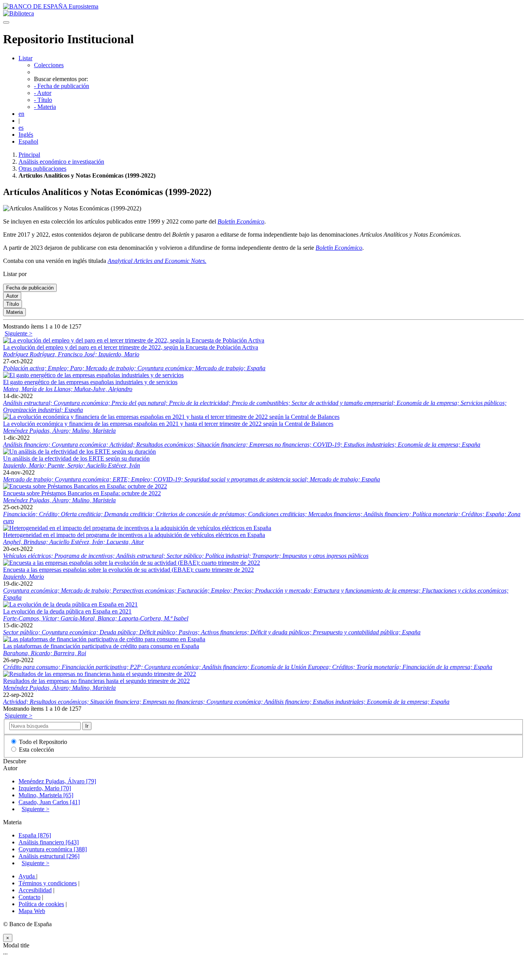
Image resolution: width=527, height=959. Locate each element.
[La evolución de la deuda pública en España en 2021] (70, 604)
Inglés (26, 134)
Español (28, 141)
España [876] (35, 835)
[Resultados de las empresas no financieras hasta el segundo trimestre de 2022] (99, 674)
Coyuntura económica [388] (53, 849)
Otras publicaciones (42, 168)
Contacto (30, 897)
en (21, 113)
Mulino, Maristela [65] (46, 795)
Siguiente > (18, 333)
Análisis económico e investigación (61, 161)
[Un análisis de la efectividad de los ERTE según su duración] (79, 451)
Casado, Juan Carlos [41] (49, 802)
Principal (29, 154)
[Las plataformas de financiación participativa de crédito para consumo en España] (104, 639)
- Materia (45, 106)
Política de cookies (41, 904)
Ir (86, 726)
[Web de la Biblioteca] (18, 13)
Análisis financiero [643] (49, 842)
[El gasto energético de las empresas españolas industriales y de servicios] (93, 375)
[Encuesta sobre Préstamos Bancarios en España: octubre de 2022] (85, 486)
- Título (43, 100)
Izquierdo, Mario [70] (45, 788)
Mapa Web (32, 911)
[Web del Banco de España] (50, 6)
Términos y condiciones (48, 883)
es (21, 127)
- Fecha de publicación (61, 86)
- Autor (42, 93)
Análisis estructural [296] (49, 856)
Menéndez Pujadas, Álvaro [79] (57, 781)
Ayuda (27, 876)
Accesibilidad (35, 890)
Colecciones (49, 65)
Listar (25, 58)
